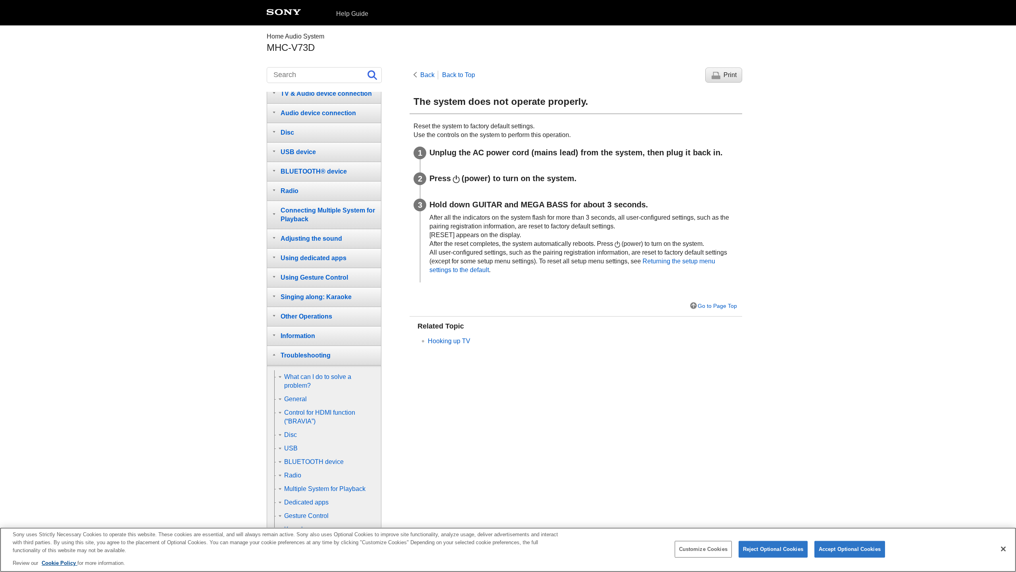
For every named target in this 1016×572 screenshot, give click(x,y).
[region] (508, 550)
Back (427, 75)
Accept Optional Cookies (850, 549)
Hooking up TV (449, 341)
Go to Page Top (717, 306)
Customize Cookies (703, 549)
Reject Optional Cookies (773, 549)
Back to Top (458, 75)
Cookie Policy (59, 563)
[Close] (1003, 549)
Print (730, 75)
